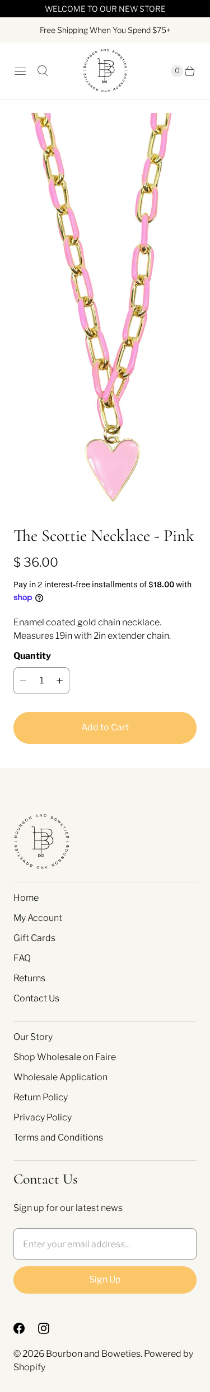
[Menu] (20, 71)
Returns (29, 978)
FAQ (22, 958)
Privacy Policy (42, 1117)
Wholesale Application (60, 1077)
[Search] (42, 71)
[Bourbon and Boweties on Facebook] (25, 1328)
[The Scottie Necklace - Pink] (105, 312)
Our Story (33, 1037)
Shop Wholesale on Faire (64, 1057)
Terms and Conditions (58, 1137)
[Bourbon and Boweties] (105, 70)
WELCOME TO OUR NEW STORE (105, 8)
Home (26, 897)
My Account (37, 918)
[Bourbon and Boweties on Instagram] (50, 1328)
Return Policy (40, 1097)
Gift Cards (34, 938)
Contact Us (36, 998)
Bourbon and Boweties (93, 1353)
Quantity (32, 655)
